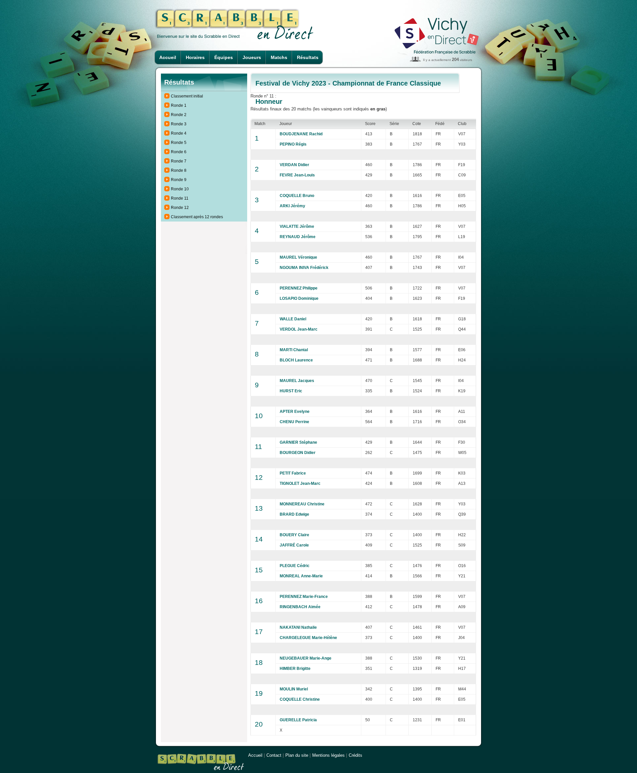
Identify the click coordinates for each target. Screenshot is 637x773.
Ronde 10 (180, 189)
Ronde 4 (178, 133)
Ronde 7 (178, 161)
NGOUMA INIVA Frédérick (304, 267)
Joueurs (252, 57)
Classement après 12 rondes (197, 217)
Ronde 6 (178, 152)
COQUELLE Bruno (297, 195)
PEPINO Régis (293, 144)
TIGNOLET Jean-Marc (300, 483)
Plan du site (296, 755)
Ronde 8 (178, 170)
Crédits (355, 755)
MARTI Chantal (294, 350)
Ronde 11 (179, 198)
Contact (273, 755)
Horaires (195, 57)
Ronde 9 (178, 179)
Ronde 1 (178, 105)
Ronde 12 (180, 207)
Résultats (307, 57)
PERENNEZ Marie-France (304, 596)
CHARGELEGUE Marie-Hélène (308, 637)
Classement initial (187, 96)
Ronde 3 (178, 124)
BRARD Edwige (294, 514)
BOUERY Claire (294, 535)
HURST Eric (291, 391)
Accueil (167, 57)
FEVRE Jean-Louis (297, 175)
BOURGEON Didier (298, 452)
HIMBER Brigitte (295, 668)
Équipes (223, 57)
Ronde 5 (178, 142)
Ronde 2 (178, 114)
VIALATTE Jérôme (297, 226)
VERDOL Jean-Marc (299, 329)
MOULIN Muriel (294, 689)
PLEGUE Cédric (295, 565)
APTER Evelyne (295, 411)
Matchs (279, 57)
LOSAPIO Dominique (299, 298)
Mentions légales (328, 755)
